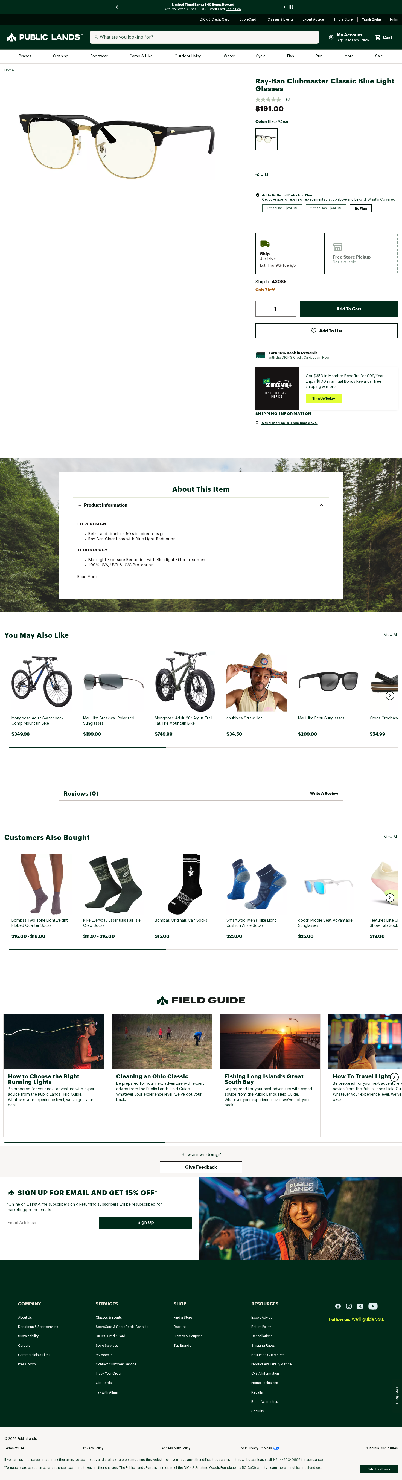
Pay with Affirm (107, 1392)
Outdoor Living (188, 56)
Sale (379, 56)
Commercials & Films (34, 1355)
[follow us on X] (362, 1306)
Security (257, 1411)
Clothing (61, 56)
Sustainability (28, 1336)
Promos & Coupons (188, 1336)
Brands (25, 56)
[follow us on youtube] (373, 1306)
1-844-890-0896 (287, 1459)
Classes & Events (280, 20)
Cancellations (261, 1336)
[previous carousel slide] (117, 7)
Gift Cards (104, 1383)
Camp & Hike (141, 56)
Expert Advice (314, 20)
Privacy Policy (93, 1448)
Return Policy (261, 1326)
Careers (24, 1345)
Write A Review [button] (324, 793)
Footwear (99, 56)
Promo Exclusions (264, 1383)
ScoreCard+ (249, 20)
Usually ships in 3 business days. (289, 423)
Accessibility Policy (176, 1448)
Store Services (107, 1345)
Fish (291, 56)
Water (229, 56)
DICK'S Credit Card (215, 20)
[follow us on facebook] (340, 1306)
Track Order (371, 20)
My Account (105, 1355)
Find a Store (343, 20)
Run (320, 56)
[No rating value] (270, 99)
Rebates (180, 1326)
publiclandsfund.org (305, 1467)
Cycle (261, 56)
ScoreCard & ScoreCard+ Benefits (122, 1326)
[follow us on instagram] (351, 1306)
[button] (279, 282)
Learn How (321, 357)
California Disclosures (381, 1448)
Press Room (27, 1364)
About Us (25, 1317)
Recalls (257, 1392)
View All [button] (391, 635)
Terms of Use (14, 1448)
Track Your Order (108, 1373)
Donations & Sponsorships (38, 1326)
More (349, 56)
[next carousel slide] (284, 7)
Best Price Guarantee (267, 1355)
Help (394, 20)
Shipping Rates (263, 1345)
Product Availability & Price (271, 1364)
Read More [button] (87, 577)
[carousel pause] (291, 7)
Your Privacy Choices (256, 1448)
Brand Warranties (264, 1401)
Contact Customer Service (116, 1364)
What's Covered (381, 199)
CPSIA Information (265, 1373)
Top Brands (182, 1345)
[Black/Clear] (266, 139)
